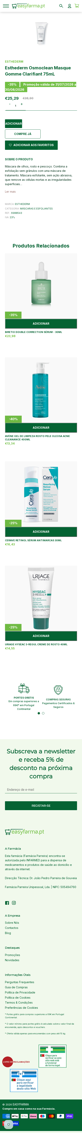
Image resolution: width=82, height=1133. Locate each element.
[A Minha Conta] (69, 6)
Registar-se (41, 805)
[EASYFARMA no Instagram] (14, 903)
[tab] (39, 713)
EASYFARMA (21, 1104)
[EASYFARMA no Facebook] (7, 903)
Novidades (12, 960)
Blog (8, 933)
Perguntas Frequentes (19, 982)
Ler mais (10, 191)
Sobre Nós (12, 922)
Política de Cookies (17, 997)
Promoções (12, 955)
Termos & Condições (19, 1002)
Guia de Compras (16, 987)
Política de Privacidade (20, 992)
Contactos (11, 927)
